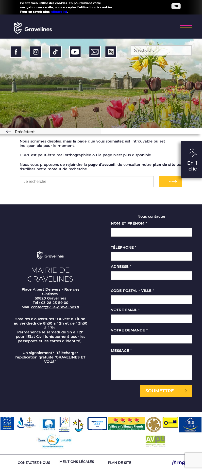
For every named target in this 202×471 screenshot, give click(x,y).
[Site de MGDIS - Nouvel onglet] (182, 463)
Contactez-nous (34, 463)
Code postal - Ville (132, 290)
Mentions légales (76, 461)
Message (121, 350)
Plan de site (119, 463)
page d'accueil (102, 164)
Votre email (125, 310)
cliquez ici (59, 12)
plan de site (164, 164)
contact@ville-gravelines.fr (55, 307)
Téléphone (123, 247)
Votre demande (129, 330)
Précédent (25, 131)
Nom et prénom (129, 223)
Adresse (121, 266)
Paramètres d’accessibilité (110, 52)
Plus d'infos (77, 12)
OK (176, 6)
